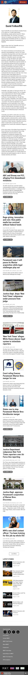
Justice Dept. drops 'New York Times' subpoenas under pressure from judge (13, 297)
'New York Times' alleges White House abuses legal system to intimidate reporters (14, 340)
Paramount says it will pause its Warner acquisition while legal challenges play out (12, 264)
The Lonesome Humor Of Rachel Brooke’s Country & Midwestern (18, 572)
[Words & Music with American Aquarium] (7, 604)
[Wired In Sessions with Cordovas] (7, 613)
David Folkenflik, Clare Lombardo (9, 270)
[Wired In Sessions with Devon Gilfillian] (7, 564)
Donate (23, 2)
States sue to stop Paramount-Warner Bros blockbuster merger (13, 412)
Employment (6, 647)
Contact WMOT (6, 638)
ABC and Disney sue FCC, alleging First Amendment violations (14, 178)
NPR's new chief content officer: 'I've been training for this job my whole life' (14, 533)
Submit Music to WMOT (8, 653)
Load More (14, 553)
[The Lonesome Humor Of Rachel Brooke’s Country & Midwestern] (7, 573)
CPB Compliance (6, 659)
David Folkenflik (6, 183)
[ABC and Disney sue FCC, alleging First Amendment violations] (13, 167)
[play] (2, 673)
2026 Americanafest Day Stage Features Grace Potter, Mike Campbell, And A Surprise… (18, 583)
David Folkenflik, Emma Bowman (9, 502)
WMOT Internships (7, 650)
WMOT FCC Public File (8, 656)
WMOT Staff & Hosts (7, 641)
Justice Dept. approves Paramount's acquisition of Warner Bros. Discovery (13, 496)
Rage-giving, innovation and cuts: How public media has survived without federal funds (13, 221)
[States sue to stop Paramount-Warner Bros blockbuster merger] (13, 401)
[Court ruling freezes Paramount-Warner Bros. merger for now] (13, 365)
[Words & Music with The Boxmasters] (7, 595)
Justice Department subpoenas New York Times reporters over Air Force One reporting (13, 453)
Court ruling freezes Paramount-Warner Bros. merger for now (13, 376)
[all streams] (26, 673)
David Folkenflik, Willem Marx (9, 460)
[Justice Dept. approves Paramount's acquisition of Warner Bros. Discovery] (13, 484)
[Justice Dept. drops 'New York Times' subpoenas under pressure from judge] (13, 285)
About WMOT (6, 644)
